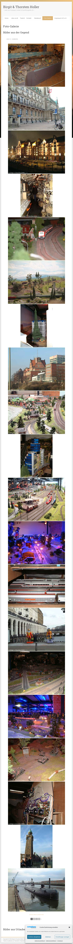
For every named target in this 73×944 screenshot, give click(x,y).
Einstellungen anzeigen (62, 937)
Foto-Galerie (47, 18)
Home (6, 18)
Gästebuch (37, 18)
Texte (21, 18)
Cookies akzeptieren (34, 937)
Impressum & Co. (59, 18)
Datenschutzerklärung (40, 940)
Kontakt (28, 18)
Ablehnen (48, 937)
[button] (69, 927)
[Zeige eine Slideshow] (36, 914)
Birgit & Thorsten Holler (21, 7)
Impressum (60, 940)
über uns (14, 18)
